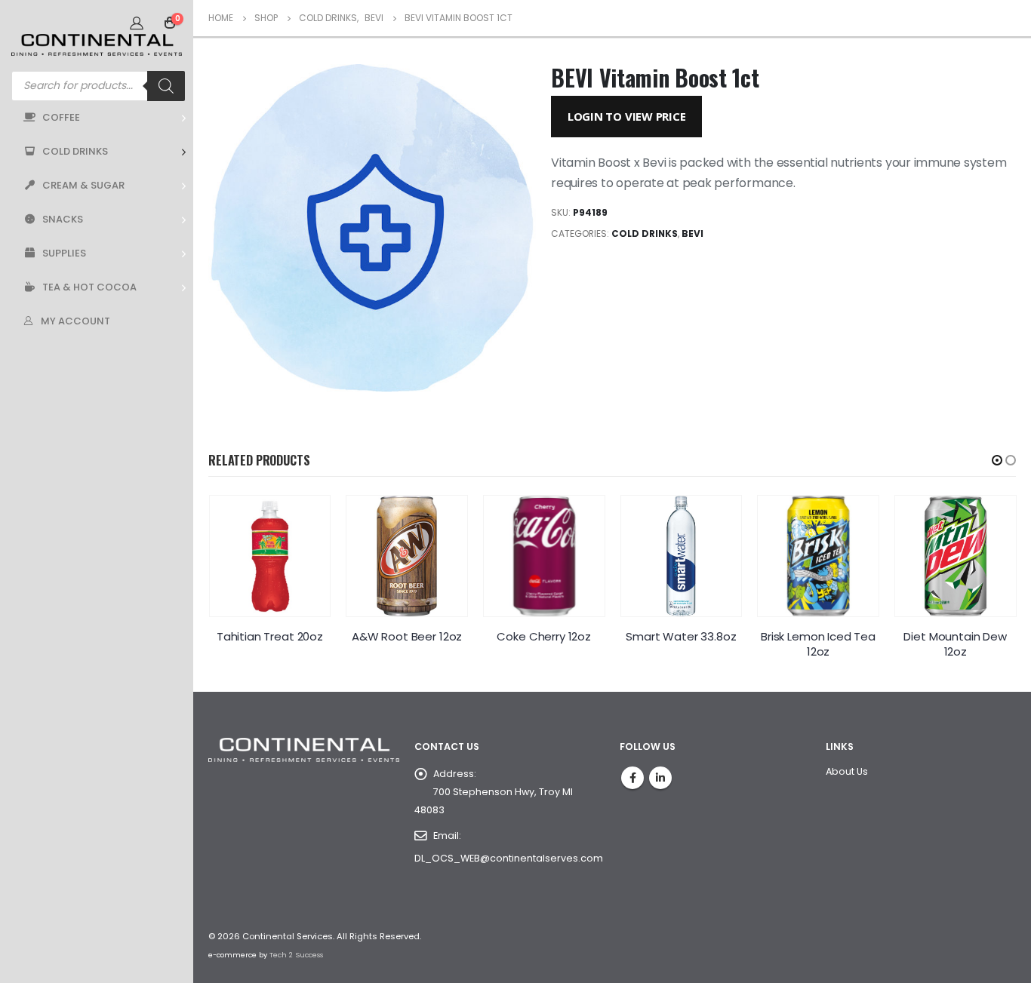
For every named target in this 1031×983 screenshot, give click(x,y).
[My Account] (137, 23)
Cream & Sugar (83, 185)
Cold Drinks (75, 151)
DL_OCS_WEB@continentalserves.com (508, 858)
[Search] (166, 86)
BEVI (692, 233)
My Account (75, 321)
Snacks (62, 219)
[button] (997, 460)
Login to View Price (627, 116)
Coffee (61, 117)
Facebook (632, 777)
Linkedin (660, 777)
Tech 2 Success (296, 955)
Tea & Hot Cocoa (89, 287)
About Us (847, 771)
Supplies (64, 253)
